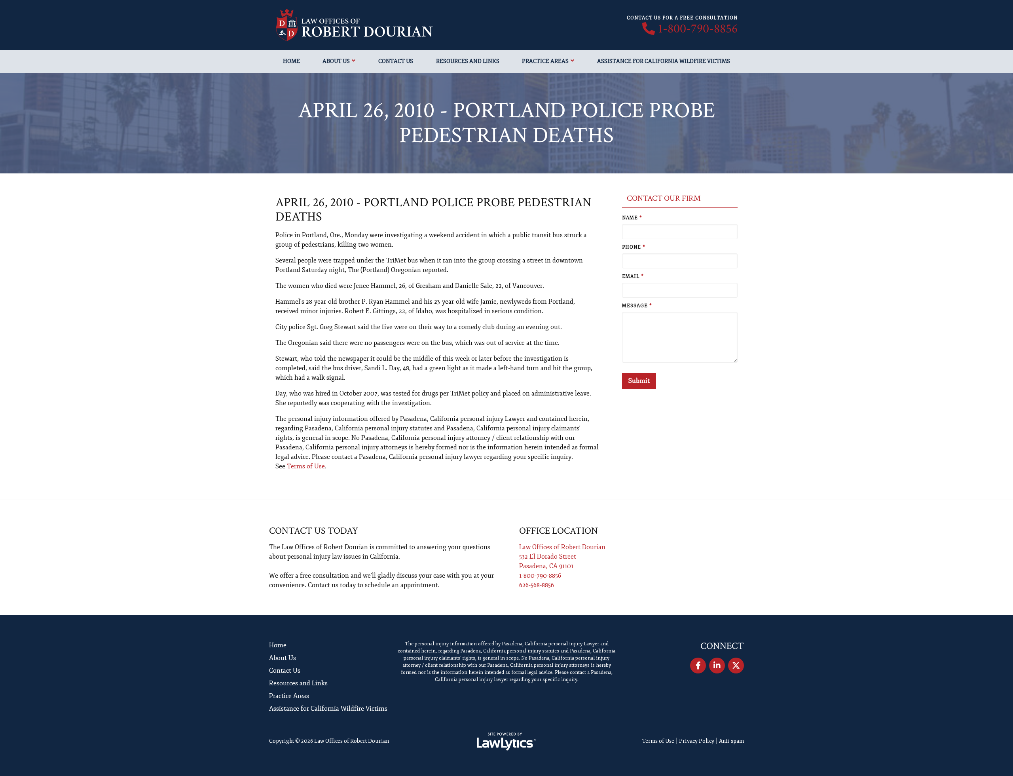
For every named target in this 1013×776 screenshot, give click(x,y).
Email (633, 277)
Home (291, 61)
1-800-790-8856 (698, 29)
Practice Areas (545, 61)
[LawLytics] (506, 741)
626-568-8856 (536, 585)
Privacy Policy (696, 741)
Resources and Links (467, 61)
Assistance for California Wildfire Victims (663, 61)
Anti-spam (731, 741)
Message (637, 306)
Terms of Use (306, 466)
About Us (336, 61)
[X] (736, 665)
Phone (633, 247)
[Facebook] (698, 665)
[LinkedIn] (717, 665)
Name (632, 218)
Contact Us (395, 61)
